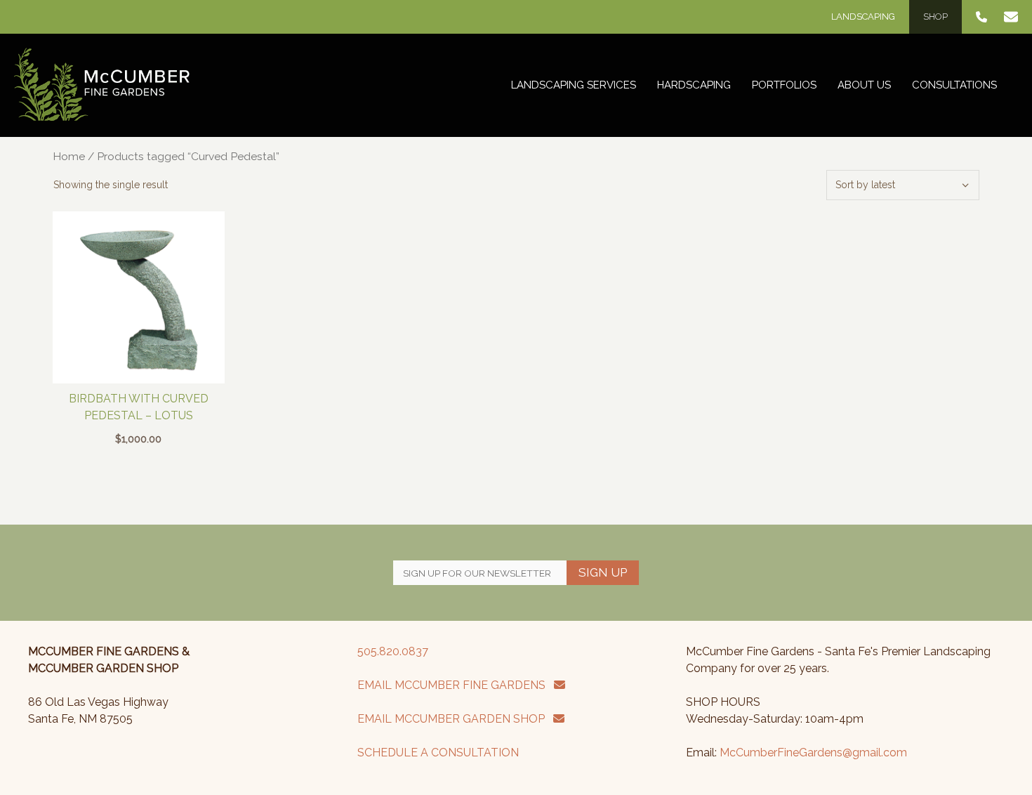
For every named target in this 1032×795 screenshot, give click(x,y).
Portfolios (784, 85)
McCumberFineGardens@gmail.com (813, 752)
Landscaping (863, 16)
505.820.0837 (392, 651)
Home (69, 156)
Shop (935, 16)
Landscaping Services (573, 85)
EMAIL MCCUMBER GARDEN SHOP (455, 718)
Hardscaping (694, 85)
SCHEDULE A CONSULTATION (438, 752)
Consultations (954, 85)
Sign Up (602, 572)
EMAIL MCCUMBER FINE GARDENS (455, 685)
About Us (864, 85)
